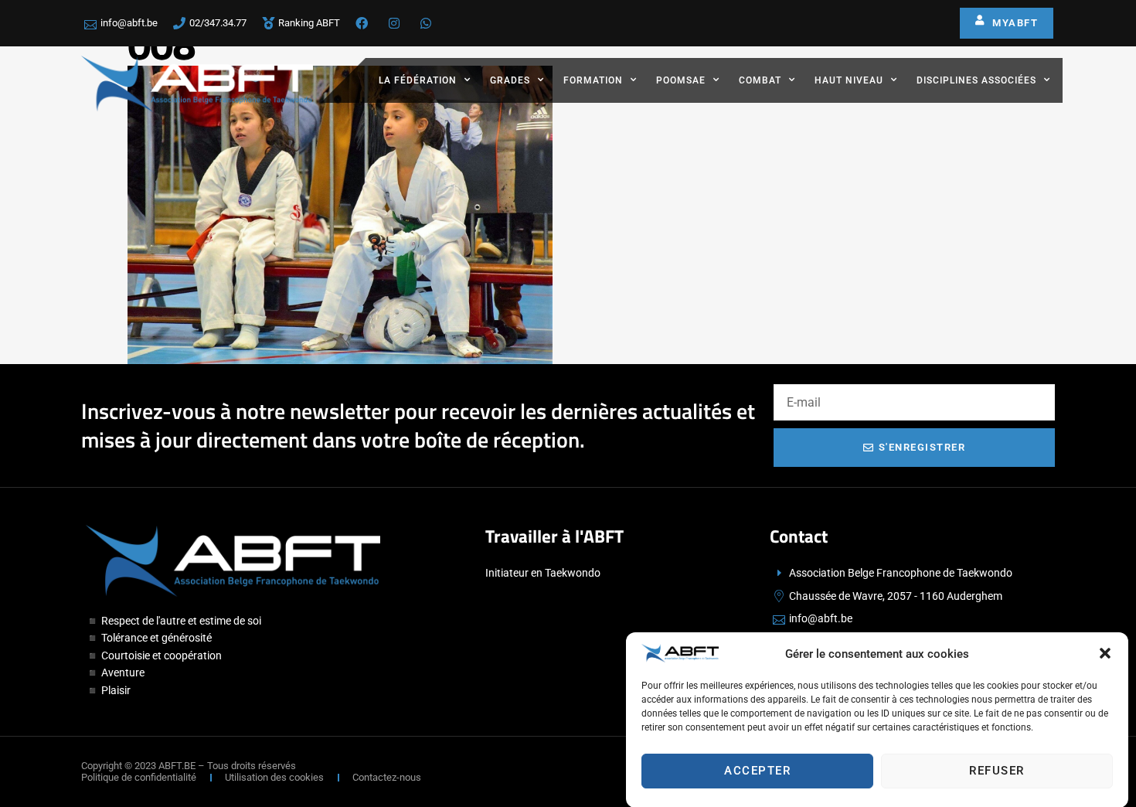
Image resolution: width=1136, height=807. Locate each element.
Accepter (757, 771)
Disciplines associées (976, 80)
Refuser (997, 771)
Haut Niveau (849, 80)
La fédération (418, 80)
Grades (510, 80)
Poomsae (681, 80)
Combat (760, 80)
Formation (593, 80)
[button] (1105, 653)
